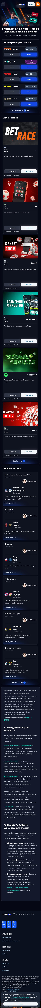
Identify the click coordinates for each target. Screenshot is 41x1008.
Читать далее (8, 503)
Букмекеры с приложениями (11, 941)
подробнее (12, 171)
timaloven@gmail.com (13, 989)
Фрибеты (4, 967)
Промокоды (5, 970)
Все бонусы (18, 461)
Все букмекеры (19, 110)
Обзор (12, 54)
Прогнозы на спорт (11, 776)
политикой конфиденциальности (20, 997)
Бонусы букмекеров (11, 761)
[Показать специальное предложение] (38, 4)
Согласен (20, 1004)
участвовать (29, 171)
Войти (31, 4)
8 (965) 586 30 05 (13, 991)
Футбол (4, 954)
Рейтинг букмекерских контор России (18, 746)
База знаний (8, 807)
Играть (29, 54)
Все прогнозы (18, 682)
